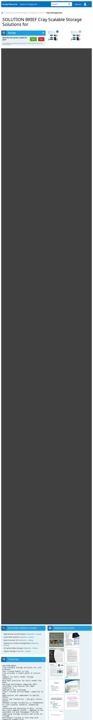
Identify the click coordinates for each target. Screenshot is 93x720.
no (41, 39)
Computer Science (36, 13)
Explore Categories (28, 4)
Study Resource (9, 4)
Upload (77, 4)
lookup (38, 634)
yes (33, 39)
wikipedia (31, 634)
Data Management (54, 13)
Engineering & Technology (16, 13)
